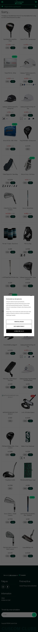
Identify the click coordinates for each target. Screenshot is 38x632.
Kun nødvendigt (19, 326)
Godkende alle (19, 331)
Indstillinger (19, 321)
